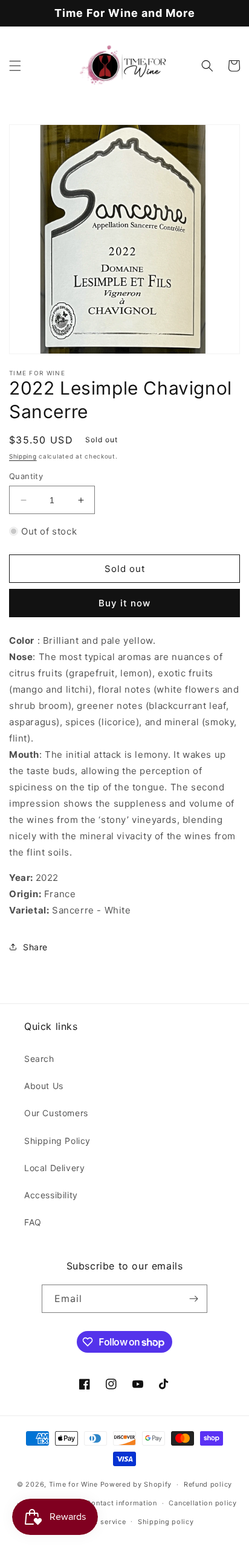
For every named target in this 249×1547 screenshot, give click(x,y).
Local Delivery (54, 1168)
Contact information (121, 1503)
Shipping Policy (57, 1141)
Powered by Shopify (136, 1484)
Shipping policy (166, 1521)
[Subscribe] (193, 1299)
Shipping (23, 456)
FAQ (33, 1222)
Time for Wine (73, 1484)
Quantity (26, 476)
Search (39, 1058)
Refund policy (208, 1484)
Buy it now (124, 603)
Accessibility (51, 1195)
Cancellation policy (202, 1503)
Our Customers (56, 1113)
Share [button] (35, 947)
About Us (43, 1086)
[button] (15, 65)
